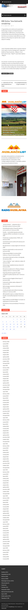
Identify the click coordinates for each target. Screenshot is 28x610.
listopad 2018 (6, 546)
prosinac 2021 (6, 463)
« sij (2, 333)
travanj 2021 (6, 480)
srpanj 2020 (5, 500)
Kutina (11, 73)
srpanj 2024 (5, 396)
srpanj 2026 (5, 343)
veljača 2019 (6, 537)
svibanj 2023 (6, 426)
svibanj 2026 (6, 348)
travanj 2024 (6, 402)
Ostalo (3, 585)
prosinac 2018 (6, 541)
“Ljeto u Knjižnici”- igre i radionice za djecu (13, 261)
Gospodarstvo (4, 574)
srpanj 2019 (5, 526)
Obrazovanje (4, 583)
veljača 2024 (6, 407)
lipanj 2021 (5, 476)
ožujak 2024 (6, 404)
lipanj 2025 (5, 372)
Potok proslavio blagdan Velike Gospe (12, 278)
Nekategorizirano (5, 580)
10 (21, 321)
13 (6, 324)
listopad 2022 (6, 441)
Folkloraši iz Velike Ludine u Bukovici (12, 282)
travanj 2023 (6, 428)
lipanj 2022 (5, 450)
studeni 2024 (6, 387)
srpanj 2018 (5, 552)
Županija (3, 598)
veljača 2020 (6, 511)
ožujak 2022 (6, 456)
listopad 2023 (6, 415)
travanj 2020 (6, 506)
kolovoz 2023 (6, 420)
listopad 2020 (6, 493)
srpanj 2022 (5, 448)
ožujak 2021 (6, 482)
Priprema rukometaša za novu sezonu (12, 249)
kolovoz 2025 (6, 367)
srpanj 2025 (5, 370)
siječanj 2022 (6, 461)
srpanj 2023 (5, 422)
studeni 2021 (6, 465)
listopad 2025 (6, 363)
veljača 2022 (6, 459)
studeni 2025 (6, 361)
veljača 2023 (6, 433)
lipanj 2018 (5, 554)
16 (17, 324)
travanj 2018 (6, 559)
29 (14, 329)
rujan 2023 (5, 417)
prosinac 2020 (6, 489)
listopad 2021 (6, 467)
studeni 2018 (6, 543)
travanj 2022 (6, 454)
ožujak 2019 (6, 535)
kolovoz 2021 (6, 472)
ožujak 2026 (6, 352)
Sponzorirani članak (6, 591)
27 (6, 329)
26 (3, 329)
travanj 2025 (6, 376)
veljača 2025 (6, 380)
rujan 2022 (5, 443)
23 (17, 326)
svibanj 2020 (6, 504)
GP (13, 25)
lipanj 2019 (5, 528)
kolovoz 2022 (6, 446)
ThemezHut (3, 608)
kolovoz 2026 (6, 341)
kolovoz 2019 (6, 524)
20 (6, 326)
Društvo (3, 572)
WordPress (11, 606)
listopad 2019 (6, 519)
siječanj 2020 (6, 513)
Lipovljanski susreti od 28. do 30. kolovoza (13, 241)
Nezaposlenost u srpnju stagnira (11, 245)
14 (10, 324)
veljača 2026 (6, 354)
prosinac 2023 (6, 411)
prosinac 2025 (6, 359)
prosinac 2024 (6, 385)
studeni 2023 (6, 413)
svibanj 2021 (6, 478)
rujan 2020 (5, 496)
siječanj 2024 (6, 409)
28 (10, 329)
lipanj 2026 (5, 346)
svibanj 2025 (6, 374)
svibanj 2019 (6, 530)
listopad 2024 (6, 389)
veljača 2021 (6, 485)
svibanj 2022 (6, 452)
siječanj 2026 (6, 357)
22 (14, 326)
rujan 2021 (5, 469)
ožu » (5, 333)
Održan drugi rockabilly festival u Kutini (12, 265)
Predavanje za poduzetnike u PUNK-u (12, 238)
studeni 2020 (6, 491)
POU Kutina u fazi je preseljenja (10, 303)
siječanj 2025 (6, 383)
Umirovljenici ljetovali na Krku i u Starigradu (13, 257)
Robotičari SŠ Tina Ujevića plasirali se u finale (7, 84)
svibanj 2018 (6, 556)
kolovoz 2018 (6, 550)
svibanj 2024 (6, 400)
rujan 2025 (5, 365)
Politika (3, 587)
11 (24, 321)
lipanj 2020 (5, 502)
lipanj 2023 (5, 424)
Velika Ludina (4, 596)
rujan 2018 (5, 548)
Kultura (3, 576)
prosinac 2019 (6, 515)
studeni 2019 (6, 517)
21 (10, 326)
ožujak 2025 (6, 378)
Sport (2, 594)
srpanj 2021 (5, 474)
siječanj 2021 (6, 487)
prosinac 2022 (6, 437)
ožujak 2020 (6, 509)
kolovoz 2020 (6, 498)
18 (24, 324)
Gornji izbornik (7, 2)
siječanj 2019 (6, 539)
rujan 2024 (5, 391)
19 (3, 326)
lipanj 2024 (5, 398)
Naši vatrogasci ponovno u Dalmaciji (12, 286)
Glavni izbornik (7, 15)
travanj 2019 (6, 532)
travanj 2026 (6, 350)
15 (14, 324)
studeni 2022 (6, 439)
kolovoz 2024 (6, 393)
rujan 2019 (5, 522)
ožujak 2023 (6, 430)
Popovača (3, 589)
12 (3, 324)
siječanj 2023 (6, 435)
